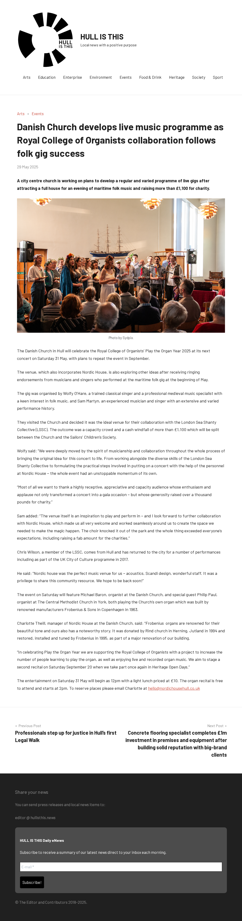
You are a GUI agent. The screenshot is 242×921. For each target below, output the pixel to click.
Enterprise (72, 77)
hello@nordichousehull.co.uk (174, 688)
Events (126, 77)
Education (47, 77)
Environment (101, 77)
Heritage (177, 77)
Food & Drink (150, 77)
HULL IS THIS (102, 36)
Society (198, 77)
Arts (26, 77)
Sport (218, 77)
